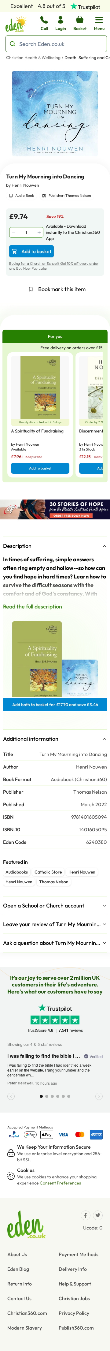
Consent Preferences (60, 1183)
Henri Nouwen (25, 185)
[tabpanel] (55, 412)
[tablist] (55, 336)
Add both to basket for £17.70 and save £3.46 (55, 704)
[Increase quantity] (39, 232)
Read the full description (32, 606)
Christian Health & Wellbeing (33, 57)
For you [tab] (55, 336)
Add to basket (36, 251)
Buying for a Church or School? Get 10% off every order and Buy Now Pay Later (53, 266)
